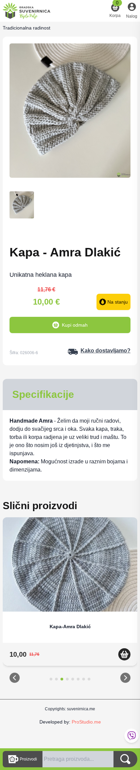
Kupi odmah (75, 325)
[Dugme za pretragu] (125, 759)
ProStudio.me (86, 722)
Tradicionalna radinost (26, 28)
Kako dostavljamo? (105, 350)
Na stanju (117, 302)
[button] (15, 679)
